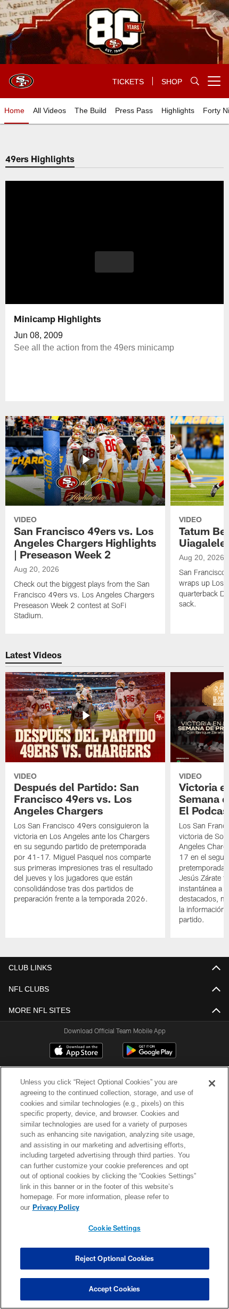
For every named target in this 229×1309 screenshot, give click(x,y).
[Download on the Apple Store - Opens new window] (76, 1052)
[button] (114, 262)
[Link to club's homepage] (21, 76)
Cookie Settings (114, 1228)
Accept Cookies (115, 1288)
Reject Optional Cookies (114, 1258)
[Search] (195, 81)
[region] (114, 1193)
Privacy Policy (137, 1207)
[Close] (212, 1094)
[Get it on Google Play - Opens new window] (149, 1056)
